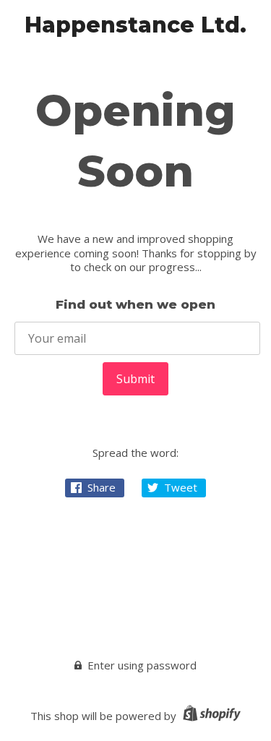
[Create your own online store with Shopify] (210, 715)
